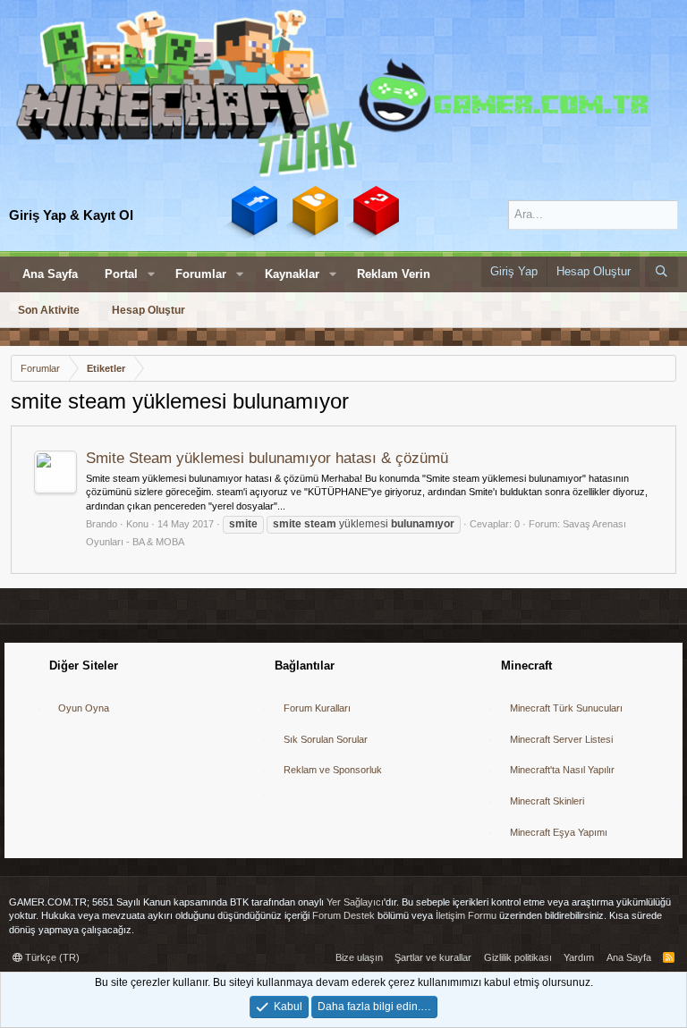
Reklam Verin (393, 274)
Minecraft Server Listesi (561, 739)
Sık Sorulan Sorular (326, 739)
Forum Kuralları (317, 708)
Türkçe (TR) (51, 957)
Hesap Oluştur (148, 310)
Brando (101, 523)
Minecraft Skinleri (547, 801)
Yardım (579, 957)
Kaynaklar (292, 274)
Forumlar (200, 274)
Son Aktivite (49, 310)
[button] (151, 274)
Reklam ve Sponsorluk (333, 769)
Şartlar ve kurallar (432, 957)
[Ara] (661, 272)
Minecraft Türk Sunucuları (566, 708)
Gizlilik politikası (518, 957)
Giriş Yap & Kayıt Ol (71, 215)
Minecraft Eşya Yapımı (558, 832)
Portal (121, 274)
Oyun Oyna (83, 708)
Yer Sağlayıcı (355, 902)
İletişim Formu (466, 915)
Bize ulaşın (359, 957)
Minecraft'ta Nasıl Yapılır (562, 769)
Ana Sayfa (50, 274)
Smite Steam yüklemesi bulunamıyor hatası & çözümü (267, 458)
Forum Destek (343, 915)
